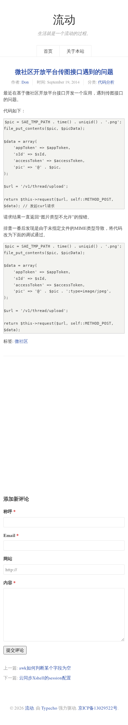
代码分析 (106, 82)
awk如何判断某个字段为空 (45, 668)
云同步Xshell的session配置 (45, 678)
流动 (64, 19)
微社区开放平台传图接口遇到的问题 (64, 71)
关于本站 (75, 51)
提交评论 (15, 650)
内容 (7, 582)
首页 (48, 51)
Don (25, 82)
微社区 (21, 341)
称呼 (7, 511)
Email (9, 535)
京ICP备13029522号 (97, 708)
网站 (7, 558)
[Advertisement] (64, 420)
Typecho (49, 708)
